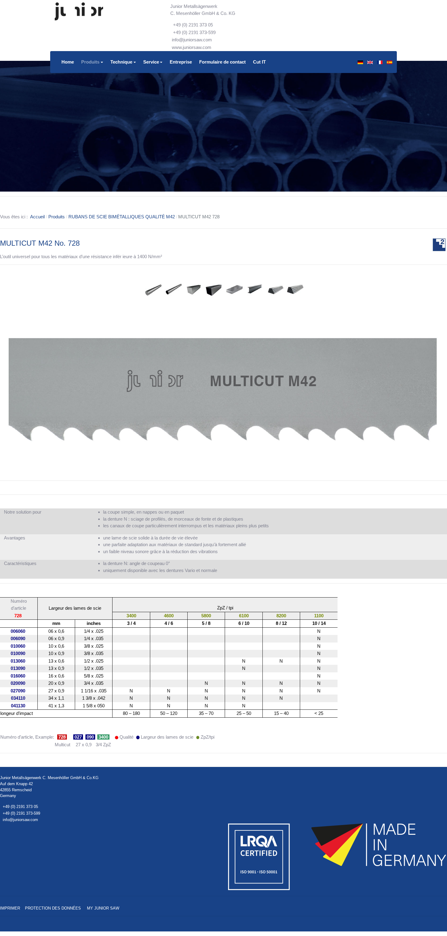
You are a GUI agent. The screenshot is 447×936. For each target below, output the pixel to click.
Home (67, 61)
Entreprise (181, 61)
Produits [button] (90, 61)
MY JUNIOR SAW (103, 908)
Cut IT (259, 61)
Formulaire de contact (222, 61)
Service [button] (151, 61)
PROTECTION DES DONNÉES (53, 908)
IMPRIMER (10, 908)
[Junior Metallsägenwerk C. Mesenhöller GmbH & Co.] (79, 11)
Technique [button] (121, 61)
